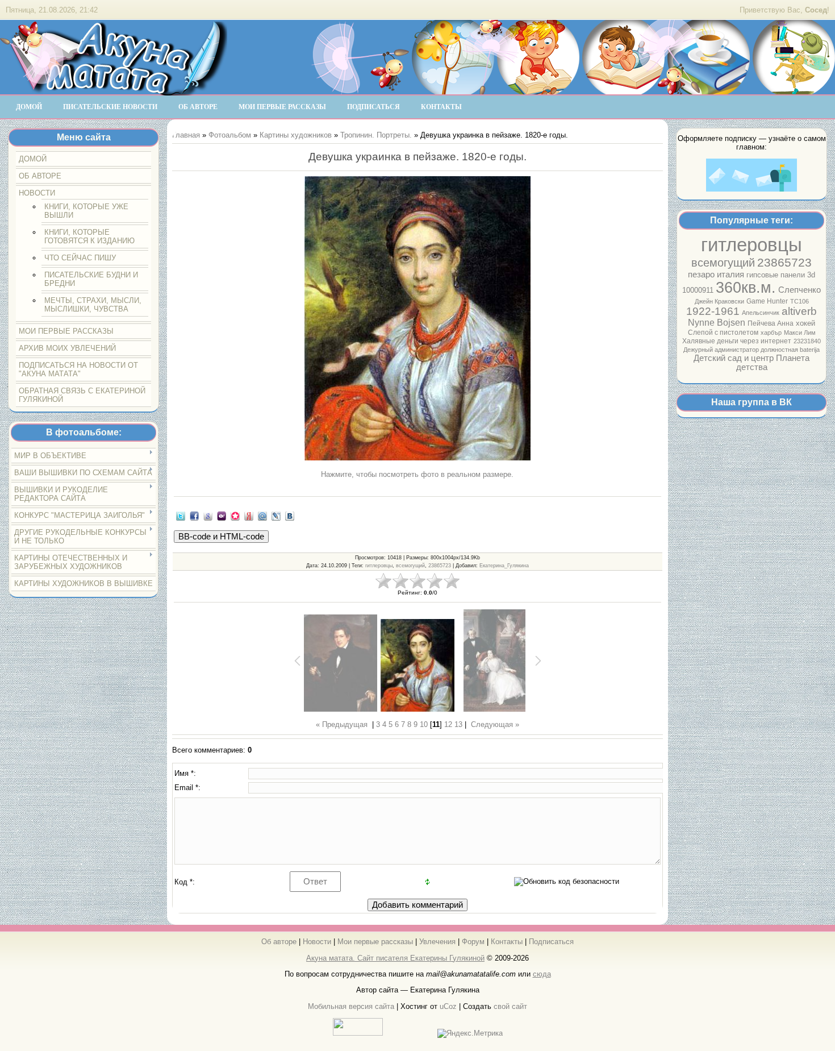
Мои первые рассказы (375, 941)
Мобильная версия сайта (351, 1006)
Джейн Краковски (719, 301)
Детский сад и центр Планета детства (751, 363)
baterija (810, 349)
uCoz (448, 1006)
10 (424, 724)
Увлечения (437, 941)
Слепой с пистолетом (723, 333)
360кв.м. (746, 287)
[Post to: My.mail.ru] (262, 515)
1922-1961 (713, 311)
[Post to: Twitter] (180, 515)
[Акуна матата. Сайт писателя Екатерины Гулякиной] (113, 90)
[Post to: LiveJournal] (276, 515)
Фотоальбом (229, 135)
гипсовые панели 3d (780, 275)
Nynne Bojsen (716, 322)
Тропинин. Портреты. (376, 135)
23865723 (784, 262)
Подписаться (551, 941)
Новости (317, 941)
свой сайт (510, 1006)
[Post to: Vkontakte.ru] (290, 515)
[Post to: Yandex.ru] (249, 515)
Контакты (507, 941)
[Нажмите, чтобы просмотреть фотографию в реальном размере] (417, 319)
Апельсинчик (760, 312)
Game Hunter (767, 301)
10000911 (697, 290)
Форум (473, 941)
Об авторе (279, 941)
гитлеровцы (751, 244)
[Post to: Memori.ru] (235, 515)
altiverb (799, 311)
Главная (186, 135)
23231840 (807, 341)
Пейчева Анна (771, 323)
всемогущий (723, 262)
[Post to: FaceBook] (194, 515)
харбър (771, 332)
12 (448, 724)
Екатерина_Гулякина (504, 565)
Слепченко (799, 289)
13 (458, 724)
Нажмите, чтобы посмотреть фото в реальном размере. (417, 474)
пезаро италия (716, 274)
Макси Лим (800, 332)
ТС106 (799, 301)
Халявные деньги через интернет (736, 341)
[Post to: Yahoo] (221, 515)
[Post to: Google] (208, 515)
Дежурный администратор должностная (741, 349)
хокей (805, 323)
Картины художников (296, 135)
